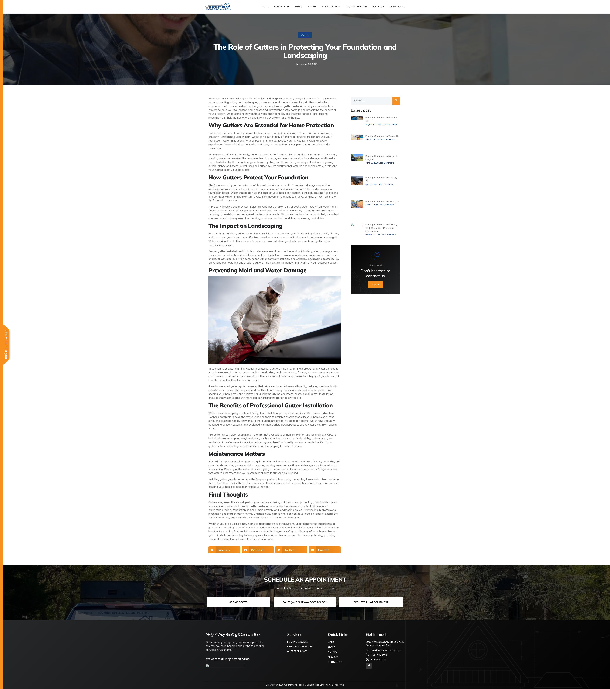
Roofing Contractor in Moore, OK (382, 201)
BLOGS (298, 6)
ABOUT (312, 6)
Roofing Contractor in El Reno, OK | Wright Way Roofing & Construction (381, 228)
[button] (224, 549)
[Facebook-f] (369, 666)
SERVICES (280, 6)
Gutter (305, 35)
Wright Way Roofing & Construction (232, 634)
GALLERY (378, 6)
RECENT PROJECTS (357, 6)
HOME (265, 6)
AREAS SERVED (331, 6)
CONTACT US (397, 6)
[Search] (396, 101)
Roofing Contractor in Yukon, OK (382, 136)
